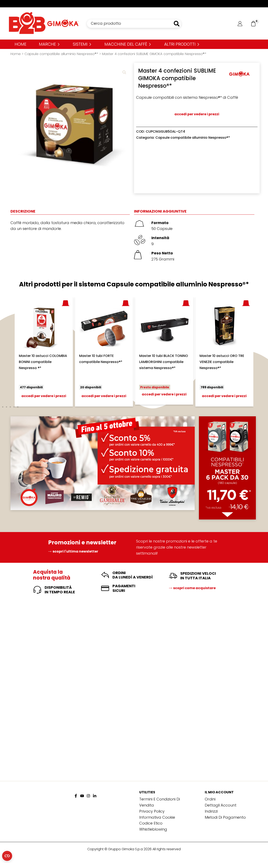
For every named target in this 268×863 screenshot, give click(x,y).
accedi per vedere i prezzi (196, 114)
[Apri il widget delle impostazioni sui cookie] (7, 856)
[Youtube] (82, 796)
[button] (124, 72)
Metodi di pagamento (225, 817)
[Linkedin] (95, 796)
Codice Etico (150, 823)
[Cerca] (177, 24)
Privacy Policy (152, 811)
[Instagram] (88, 796)
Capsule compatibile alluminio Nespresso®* (61, 53)
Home (15, 53)
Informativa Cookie (157, 817)
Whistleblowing (153, 829)
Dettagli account (220, 805)
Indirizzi (211, 811)
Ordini (210, 799)
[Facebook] (76, 796)
